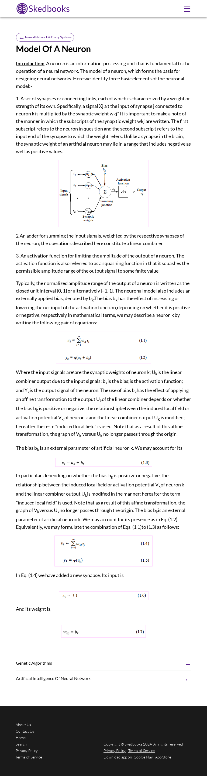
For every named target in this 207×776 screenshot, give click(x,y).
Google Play (143, 757)
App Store (163, 757)
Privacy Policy (27, 750)
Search (21, 744)
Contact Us (25, 731)
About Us (23, 724)
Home (21, 737)
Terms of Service (29, 757)
